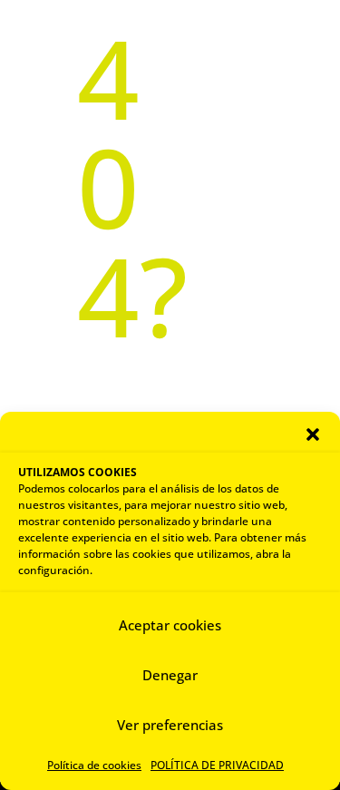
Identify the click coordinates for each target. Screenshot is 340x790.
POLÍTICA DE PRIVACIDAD (217, 765)
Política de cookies (94, 765)
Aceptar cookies (170, 625)
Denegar (170, 675)
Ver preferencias (170, 725)
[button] (313, 434)
